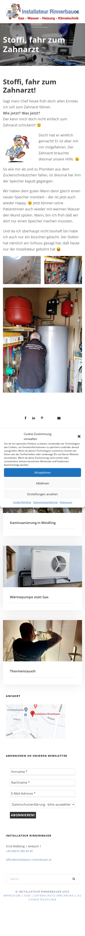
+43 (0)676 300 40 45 (19, 851)
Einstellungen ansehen (42, 494)
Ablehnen (42, 483)
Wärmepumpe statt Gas (29, 597)
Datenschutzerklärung (45, 502)
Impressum (66, 502)
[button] (79, 436)
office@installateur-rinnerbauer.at (28, 859)
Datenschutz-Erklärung (54, 895)
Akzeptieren (42, 472)
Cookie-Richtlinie (22, 502)
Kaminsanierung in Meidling (33, 522)
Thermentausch (23, 671)
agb (27, 895)
